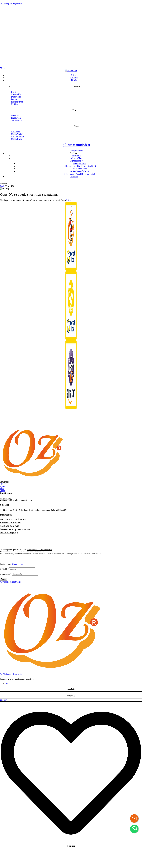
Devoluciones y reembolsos (15, 529)
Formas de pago (9, 532)
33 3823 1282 (6, 498)
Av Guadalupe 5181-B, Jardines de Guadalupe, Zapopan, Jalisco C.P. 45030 (33, 510)
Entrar (3, 579)
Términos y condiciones (13, 519)
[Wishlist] (71, 842)
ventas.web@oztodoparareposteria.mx (16, 500)
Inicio (2, 186)
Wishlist (71, 846)
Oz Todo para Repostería (11, 3)
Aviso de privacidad (10, 522)
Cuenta (71, 696)
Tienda (71, 688)
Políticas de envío (9, 526)
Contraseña (6, 574)
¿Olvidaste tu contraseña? (11, 582)
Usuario (4, 569)
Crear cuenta (17, 564)
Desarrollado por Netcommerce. (39, 550)
